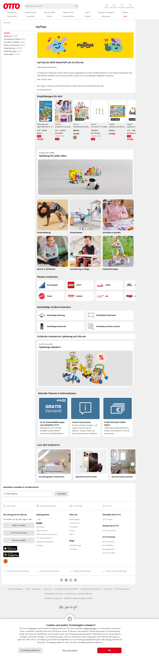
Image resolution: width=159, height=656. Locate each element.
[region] (79, 637)
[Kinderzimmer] (85, 217)
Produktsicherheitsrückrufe (91, 589)
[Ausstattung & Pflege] (85, 254)
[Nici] (109, 296)
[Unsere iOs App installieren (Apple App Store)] (10, 548)
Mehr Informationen (70, 650)
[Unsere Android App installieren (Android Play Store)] (11, 554)
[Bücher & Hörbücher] (52, 254)
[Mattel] (50, 296)
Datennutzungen (90, 628)
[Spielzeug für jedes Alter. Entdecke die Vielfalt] (85, 173)
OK (109, 650)
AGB (27, 589)
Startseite (7, 23)
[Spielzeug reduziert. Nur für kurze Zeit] (85, 364)
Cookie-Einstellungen (15, 589)
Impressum (48, 589)
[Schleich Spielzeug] (80, 296)
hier (110, 640)
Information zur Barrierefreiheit (66, 589)
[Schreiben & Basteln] (118, 217)
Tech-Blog (73, 549)
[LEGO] (80, 285)
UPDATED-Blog (75, 545)
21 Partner (32, 628)
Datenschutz (36, 589)
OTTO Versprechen (122, 589)
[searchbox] (49, 6)
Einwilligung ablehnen (30, 650)
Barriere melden (19, 540)
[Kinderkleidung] (52, 217)
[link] (5, 561)
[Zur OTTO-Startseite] (11, 6)
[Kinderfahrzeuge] (118, 254)
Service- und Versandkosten (81, 594)
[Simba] (109, 285)
